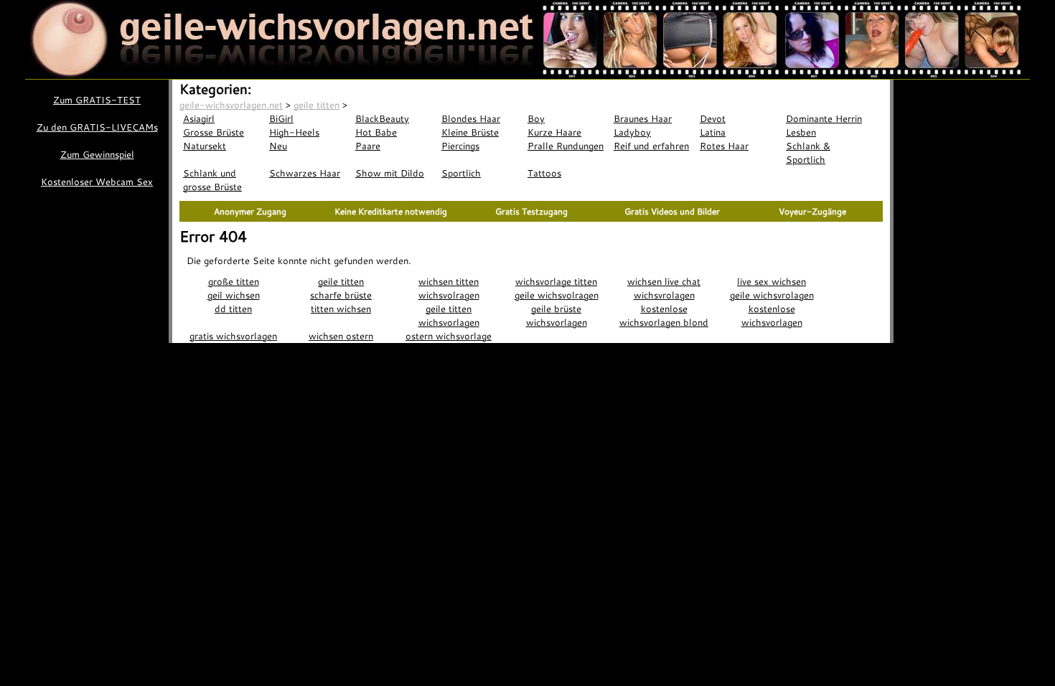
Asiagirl (199, 118)
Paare (367, 145)
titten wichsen (341, 308)
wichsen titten (448, 281)
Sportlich (461, 172)
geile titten (341, 281)
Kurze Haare (554, 132)
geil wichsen (233, 294)
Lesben (801, 132)
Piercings (460, 145)
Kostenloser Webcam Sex (97, 181)
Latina (713, 132)
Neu (278, 145)
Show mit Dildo (389, 172)
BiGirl (281, 118)
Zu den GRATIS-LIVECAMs (97, 127)
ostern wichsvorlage (448, 335)
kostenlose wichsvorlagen (771, 315)
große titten (233, 281)
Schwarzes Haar (304, 172)
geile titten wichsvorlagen (448, 315)
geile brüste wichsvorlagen (556, 315)
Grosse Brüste (213, 132)
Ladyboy (632, 132)
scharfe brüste (341, 294)
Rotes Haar (724, 145)
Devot (713, 118)
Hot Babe (376, 132)
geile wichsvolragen (557, 294)
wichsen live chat (663, 281)
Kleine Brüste (470, 132)
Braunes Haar (643, 118)
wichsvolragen (448, 294)
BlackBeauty (382, 118)
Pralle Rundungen (566, 145)
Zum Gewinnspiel (97, 154)
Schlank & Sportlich (808, 152)
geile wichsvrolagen (772, 294)
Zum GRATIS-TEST (97, 99)
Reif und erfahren (651, 145)
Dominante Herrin (824, 118)
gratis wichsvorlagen (233, 335)
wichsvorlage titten (556, 281)
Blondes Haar (470, 118)
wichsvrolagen (664, 294)
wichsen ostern (341, 335)
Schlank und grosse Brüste (212, 179)
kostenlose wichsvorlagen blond (663, 315)
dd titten (233, 308)
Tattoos (544, 172)
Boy (536, 118)
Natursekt (204, 145)
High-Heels (294, 132)
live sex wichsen (771, 281)
